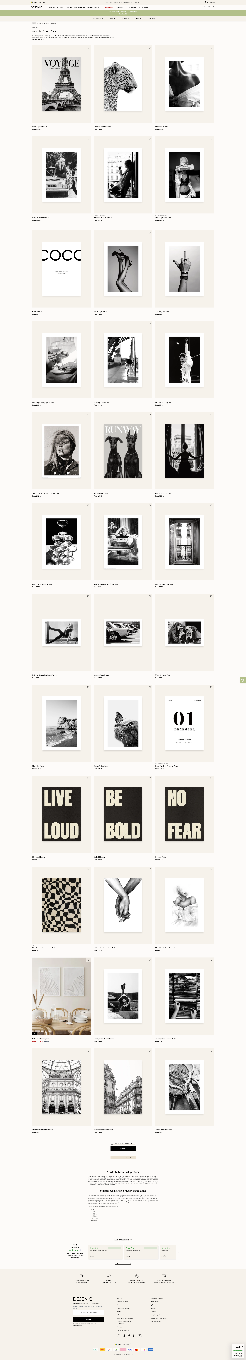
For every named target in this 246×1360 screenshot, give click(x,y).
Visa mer (123, 1149)
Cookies (153, 1311)
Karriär (119, 1311)
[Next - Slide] (178, 1252)
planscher (91, 1178)
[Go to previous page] (112, 1157)
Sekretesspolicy (77, 1325)
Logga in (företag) (123, 1330)
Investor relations (123, 1301)
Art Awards (120, 1327)
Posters (69, 7)
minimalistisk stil (140, 1178)
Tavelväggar (120, 7)
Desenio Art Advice (157, 1298)
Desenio (128, 1354)
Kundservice (155, 1301)
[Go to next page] (134, 1157)
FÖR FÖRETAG (143, 7)
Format (125, 18)
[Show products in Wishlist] (209, 7)
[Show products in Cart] (213, 7)
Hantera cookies (156, 1321)
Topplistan (51, 7)
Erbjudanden (108, 7)
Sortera (151, 18)
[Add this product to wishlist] (88, 47)
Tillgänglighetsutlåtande (125, 1318)
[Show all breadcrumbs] (34, 23)
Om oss (119, 1298)
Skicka (88, 1319)
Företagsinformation (123, 1308)
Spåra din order (156, 1305)
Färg (111, 18)
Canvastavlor (79, 7)
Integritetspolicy (156, 1315)
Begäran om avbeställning (159, 1318)
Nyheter (60, 7)
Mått (138, 18)
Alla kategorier (96, 18)
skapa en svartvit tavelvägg (106, 1185)
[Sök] (205, 7)
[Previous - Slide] (86, 1252)
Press (119, 1305)
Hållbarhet (120, 1315)
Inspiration (132, 7)
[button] (238, 1351)
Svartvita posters (51, 23)
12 (130, 1157)
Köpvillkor (154, 1308)
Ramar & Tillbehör (94, 7)
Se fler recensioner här (123, 1264)
